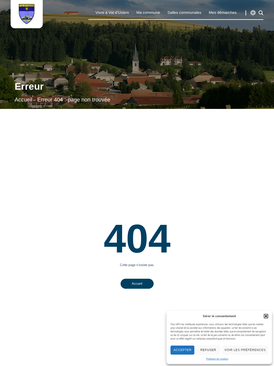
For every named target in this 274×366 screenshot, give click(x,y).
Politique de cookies (217, 359)
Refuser (208, 350)
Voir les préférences (245, 350)
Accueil (23, 100)
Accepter (183, 350)
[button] (266, 316)
